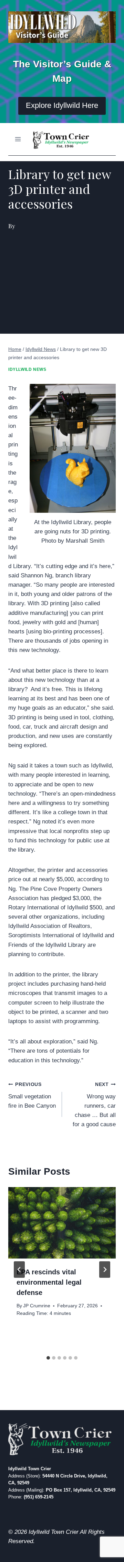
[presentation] (62, 1223)
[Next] (104, 1269)
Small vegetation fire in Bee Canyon (32, 1095)
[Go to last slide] (19, 1269)
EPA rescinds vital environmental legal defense (49, 1282)
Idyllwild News (27, 369)
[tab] (48, 1358)
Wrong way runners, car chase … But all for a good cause (94, 1105)
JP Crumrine (36, 1305)
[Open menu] (18, 139)
